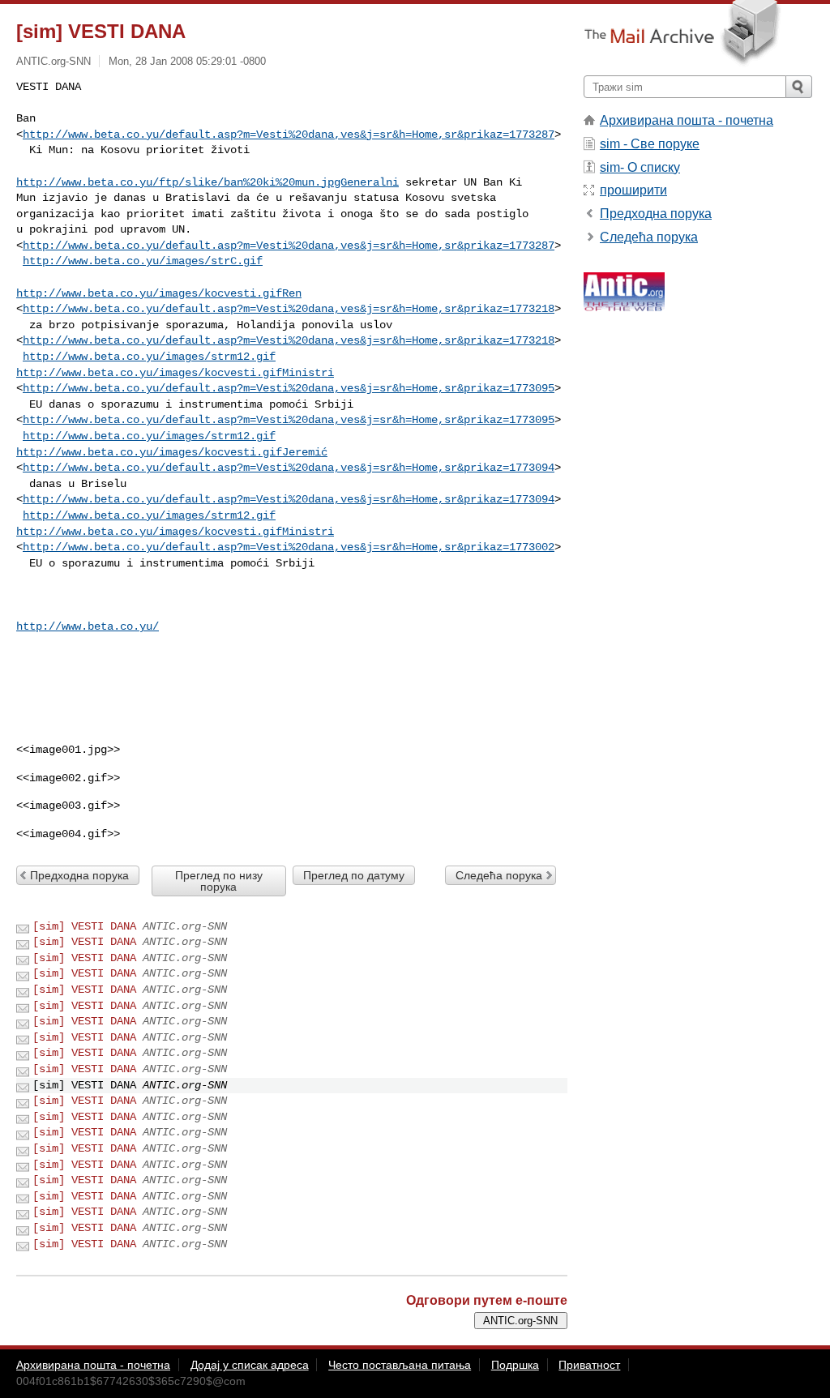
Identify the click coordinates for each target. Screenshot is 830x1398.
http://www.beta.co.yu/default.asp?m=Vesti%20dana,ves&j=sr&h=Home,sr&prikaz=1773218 (288, 308)
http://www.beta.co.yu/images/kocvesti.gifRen (159, 293)
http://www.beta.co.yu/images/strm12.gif (149, 356)
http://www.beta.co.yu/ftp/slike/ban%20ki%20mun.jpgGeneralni (207, 182)
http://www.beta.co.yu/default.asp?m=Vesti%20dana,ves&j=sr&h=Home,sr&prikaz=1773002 (288, 547)
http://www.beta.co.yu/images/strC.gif (143, 260)
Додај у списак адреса (249, 1364)
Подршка (515, 1364)
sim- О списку (640, 167)
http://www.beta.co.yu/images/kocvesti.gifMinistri (175, 372)
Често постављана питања (399, 1364)
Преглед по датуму (353, 875)
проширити (633, 190)
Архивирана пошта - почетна (686, 120)
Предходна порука (79, 875)
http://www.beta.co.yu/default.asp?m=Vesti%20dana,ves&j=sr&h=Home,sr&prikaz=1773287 (288, 134)
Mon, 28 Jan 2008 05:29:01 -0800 (187, 61)
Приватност (589, 1364)
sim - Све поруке (650, 144)
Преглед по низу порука (219, 881)
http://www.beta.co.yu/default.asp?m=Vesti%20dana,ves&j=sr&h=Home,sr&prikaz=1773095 (288, 388)
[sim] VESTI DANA (84, 926)
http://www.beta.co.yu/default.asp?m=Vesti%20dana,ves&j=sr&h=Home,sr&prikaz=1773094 (288, 467)
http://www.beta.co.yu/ (87, 626)
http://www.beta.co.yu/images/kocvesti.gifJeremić (171, 452)
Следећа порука (499, 875)
